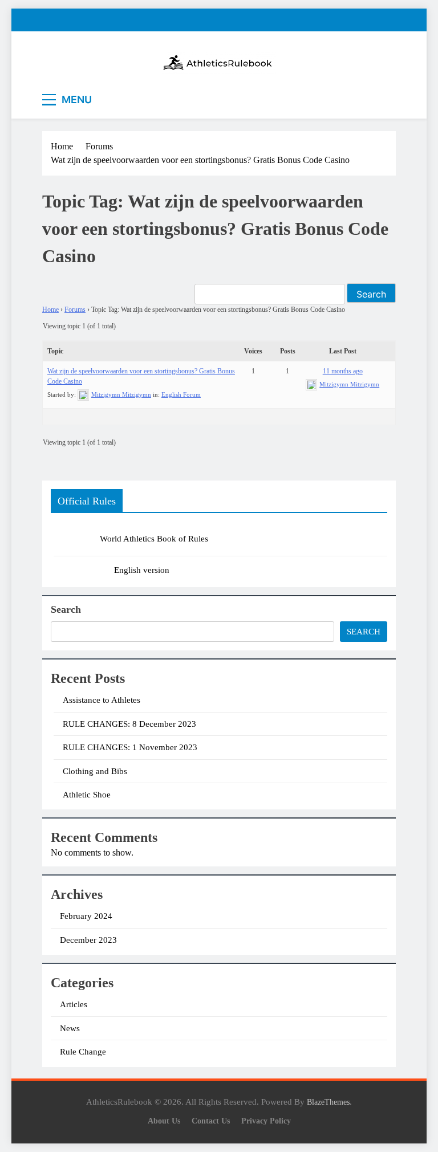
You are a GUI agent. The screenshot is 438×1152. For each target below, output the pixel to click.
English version (141, 570)
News (70, 1028)
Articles (73, 1004)
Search (66, 609)
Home (50, 310)
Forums (75, 310)
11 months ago (343, 371)
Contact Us (211, 1120)
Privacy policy (266, 1120)
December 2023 (88, 940)
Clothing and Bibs (95, 771)
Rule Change (83, 1051)
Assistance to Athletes (101, 700)
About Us (164, 1120)
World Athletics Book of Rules (154, 538)
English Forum (181, 394)
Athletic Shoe (87, 794)
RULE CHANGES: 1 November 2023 (130, 747)
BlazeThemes (328, 1101)
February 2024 (86, 916)
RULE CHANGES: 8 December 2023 (129, 723)
